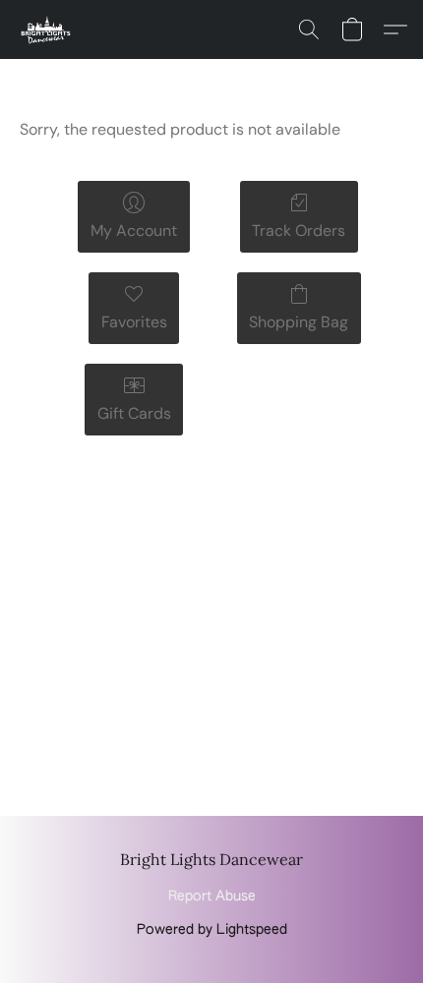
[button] (47, 29)
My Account (134, 230)
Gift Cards (134, 413)
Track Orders (298, 230)
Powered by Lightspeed (212, 930)
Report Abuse (212, 896)
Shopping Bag (298, 322)
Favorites (134, 322)
